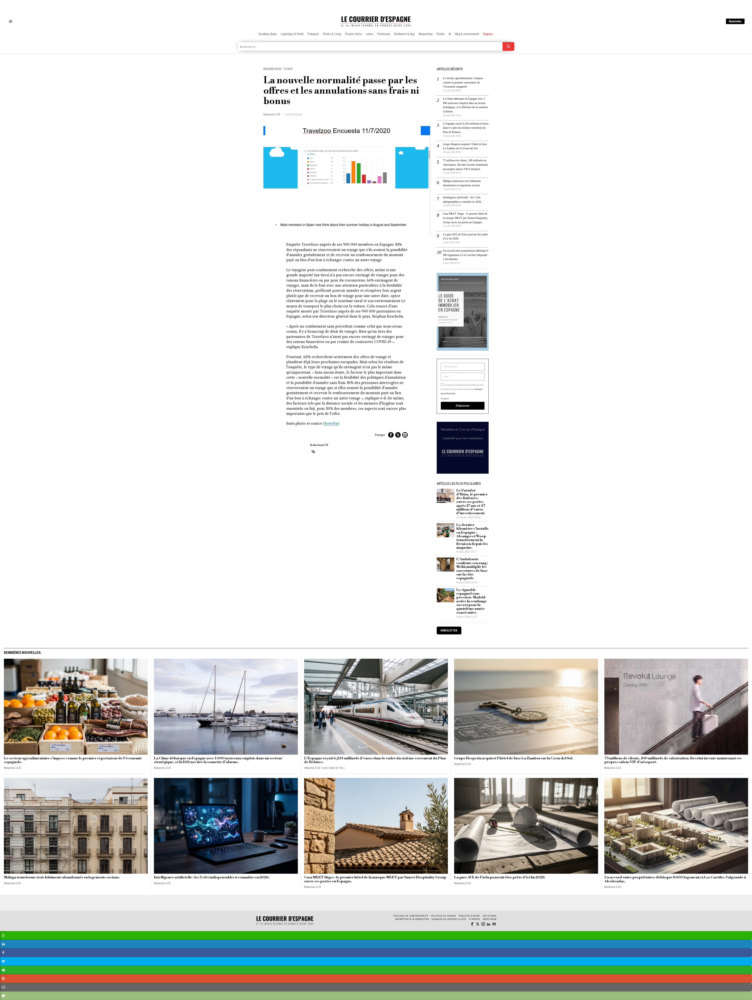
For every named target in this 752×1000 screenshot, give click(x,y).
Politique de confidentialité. (399, 548)
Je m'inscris (416, 533)
